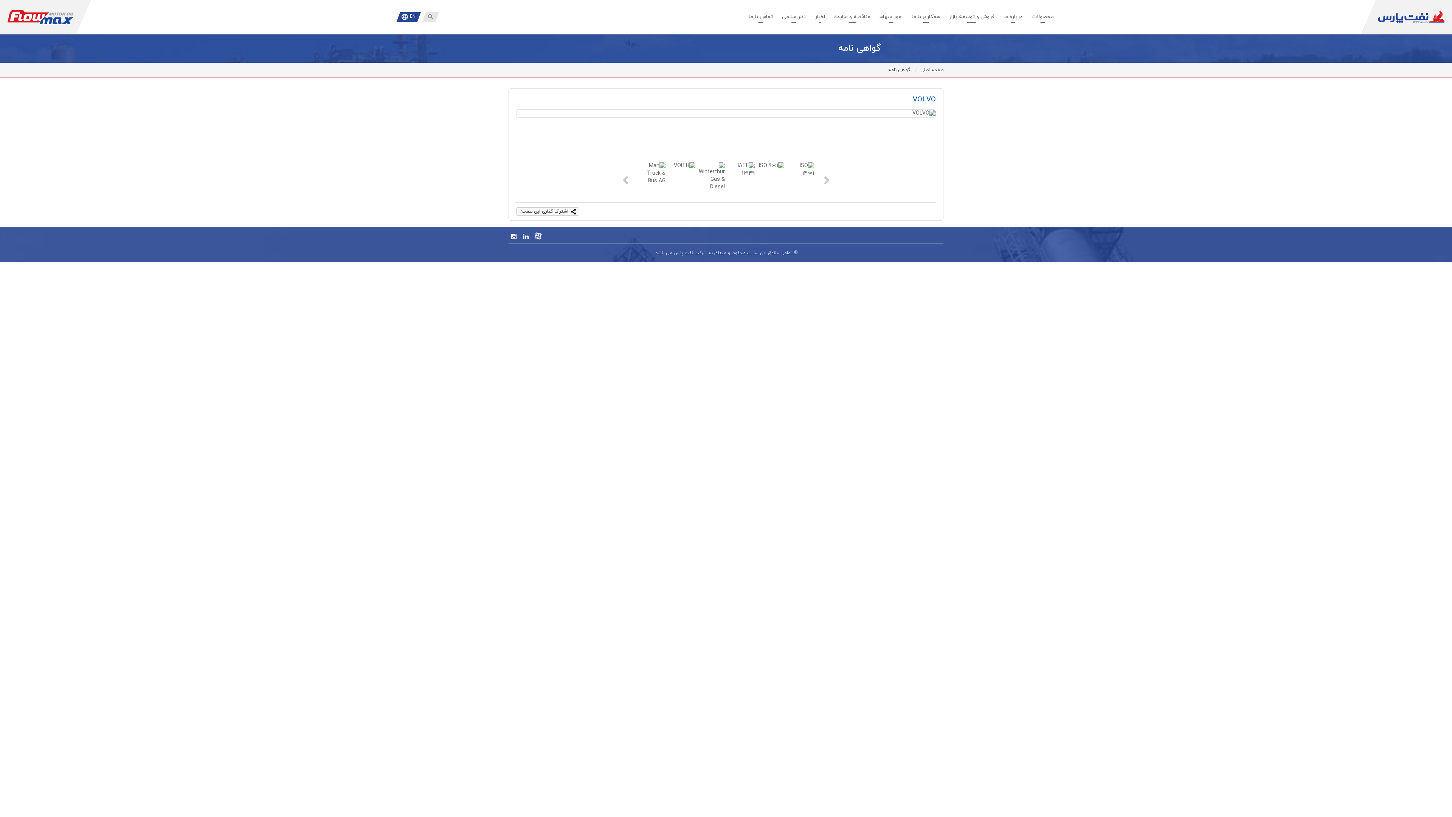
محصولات (1043, 16)
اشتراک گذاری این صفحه (544, 211)
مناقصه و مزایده (852, 16)
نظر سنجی (794, 16)
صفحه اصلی (931, 70)
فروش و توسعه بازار (971, 16)
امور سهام (891, 16)
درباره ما (1013, 16)
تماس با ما (761, 16)
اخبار (820, 16)
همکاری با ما (926, 16)
